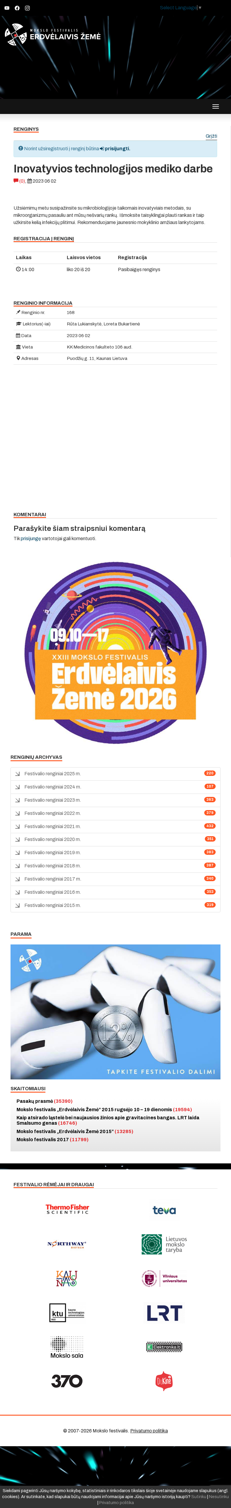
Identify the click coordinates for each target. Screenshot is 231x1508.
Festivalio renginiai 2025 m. (52, 773)
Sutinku (198, 1497)
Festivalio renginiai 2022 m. (52, 813)
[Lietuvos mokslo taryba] (164, 1244)
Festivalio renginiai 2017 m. (53, 878)
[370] (67, 1381)
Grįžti (211, 136)
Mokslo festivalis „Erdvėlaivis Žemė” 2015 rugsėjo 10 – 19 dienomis (104, 1109)
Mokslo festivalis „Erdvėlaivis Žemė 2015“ (75, 1131)
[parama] (115, 1011)
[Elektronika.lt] (164, 1347)
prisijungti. (117, 148)
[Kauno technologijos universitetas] (67, 1312)
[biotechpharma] (67, 1244)
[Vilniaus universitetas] (164, 1278)
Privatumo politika (149, 1430)
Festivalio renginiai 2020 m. (52, 839)
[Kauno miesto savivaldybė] (67, 1278)
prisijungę (31, 538)
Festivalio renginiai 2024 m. (53, 786)
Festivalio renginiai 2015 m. (52, 905)
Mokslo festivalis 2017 (52, 1139)
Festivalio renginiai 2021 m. (52, 826)
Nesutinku (219, 1497)
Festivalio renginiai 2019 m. (52, 852)
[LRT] (164, 1312)
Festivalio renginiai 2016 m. (52, 892)
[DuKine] (164, 1381)
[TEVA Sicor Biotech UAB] (164, 1210)
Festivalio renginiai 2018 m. (52, 865)
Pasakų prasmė (44, 1101)
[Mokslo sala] (67, 1347)
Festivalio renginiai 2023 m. (52, 800)
